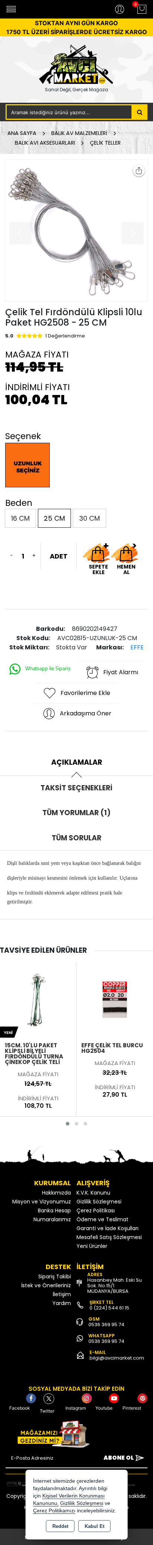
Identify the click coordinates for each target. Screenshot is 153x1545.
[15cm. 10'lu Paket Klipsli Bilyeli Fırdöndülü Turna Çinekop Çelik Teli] (38, 999)
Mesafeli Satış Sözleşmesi (109, 1237)
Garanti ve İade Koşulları (107, 1228)
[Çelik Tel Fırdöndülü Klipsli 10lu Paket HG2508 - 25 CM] (76, 230)
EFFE (137, 647)
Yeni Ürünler (91, 1246)
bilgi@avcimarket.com (116, 1357)
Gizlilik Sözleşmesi (98, 1201)
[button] (67, 1123)
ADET (59, 556)
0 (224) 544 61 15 (109, 1307)
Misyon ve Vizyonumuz (41, 1201)
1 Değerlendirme (65, 335)
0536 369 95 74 (106, 1324)
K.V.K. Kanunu (93, 1192)
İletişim (62, 1294)
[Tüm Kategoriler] (11, 9)
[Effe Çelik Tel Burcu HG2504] (115, 999)
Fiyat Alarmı (120, 672)
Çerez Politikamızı (54, 1510)
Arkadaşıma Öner (85, 713)
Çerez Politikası (95, 1210)
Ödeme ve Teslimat (102, 1219)
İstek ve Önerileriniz (46, 1285)
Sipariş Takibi (54, 1276)
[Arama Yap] (139, 112)
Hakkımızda (56, 1192)
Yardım (61, 1303)
